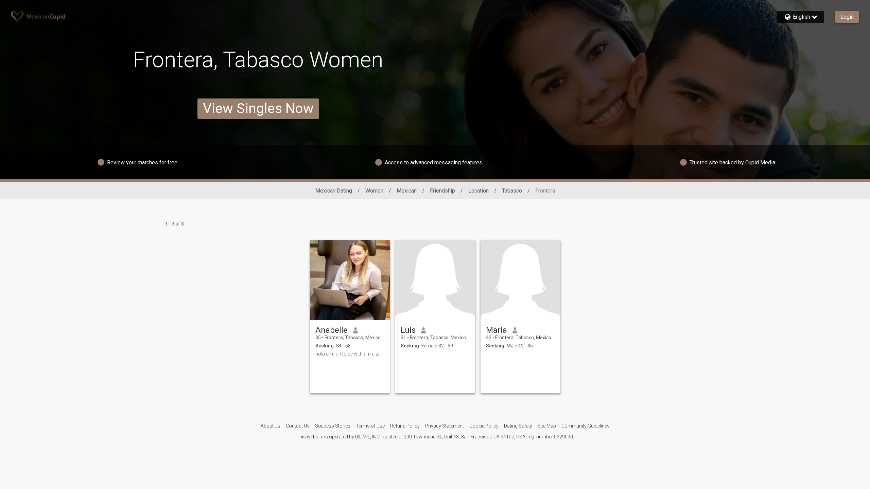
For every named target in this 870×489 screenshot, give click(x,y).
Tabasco (512, 190)
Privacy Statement (444, 426)
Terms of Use (370, 426)
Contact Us (298, 426)
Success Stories (332, 426)
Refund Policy (405, 426)
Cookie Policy (484, 426)
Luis (408, 330)
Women (374, 190)
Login (847, 17)
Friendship (442, 190)
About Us (270, 426)
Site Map (547, 426)
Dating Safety (518, 426)
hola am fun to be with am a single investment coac (349, 354)
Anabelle (331, 330)
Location (478, 190)
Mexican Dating (333, 190)
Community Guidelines (585, 426)
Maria (496, 330)
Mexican (407, 190)
